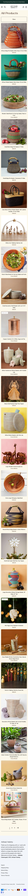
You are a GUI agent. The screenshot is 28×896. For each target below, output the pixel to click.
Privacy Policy (4, 873)
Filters (14, 19)
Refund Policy (4, 870)
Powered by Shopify (20, 884)
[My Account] (22, 7)
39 (18, 827)
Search (3, 865)
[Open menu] (1, 7)
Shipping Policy (5, 867)
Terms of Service (5, 875)
